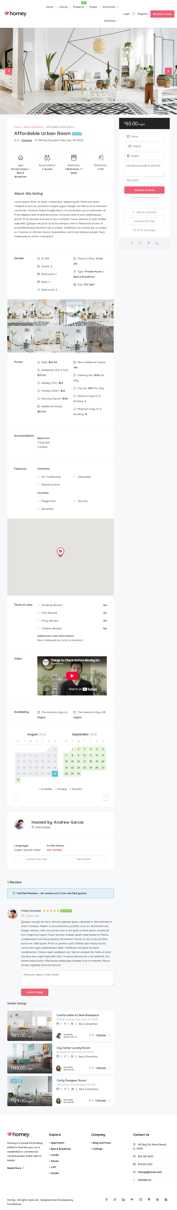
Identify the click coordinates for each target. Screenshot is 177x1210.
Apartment (57, 1142)
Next (168, 71)
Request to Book (144, 190)
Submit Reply (34, 992)
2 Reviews (100, 1100)
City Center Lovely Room (73, 1048)
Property (78, 6)
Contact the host (36, 859)
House (55, 1161)
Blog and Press (102, 1142)
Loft (53, 1167)
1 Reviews (26, 140)
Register (142, 13)
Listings (97, 1148)
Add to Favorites (146, 212)
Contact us (144, 1179)
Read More (14, 1168)
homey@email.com (150, 1172)
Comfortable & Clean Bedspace (78, 1015)
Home (49, 6)
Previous (8, 71)
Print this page (146, 230)
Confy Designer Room (71, 1080)
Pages (93, 6)
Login (126, 13)
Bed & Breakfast (61, 1148)
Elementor (109, 6)
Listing (63, 6)
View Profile (83, 859)
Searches (109, 20)
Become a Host (162, 14)
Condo (55, 1155)
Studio (55, 1173)
